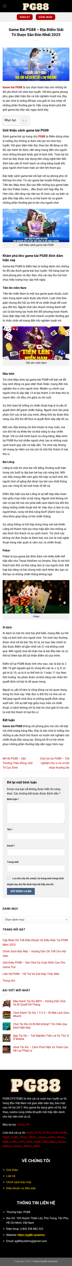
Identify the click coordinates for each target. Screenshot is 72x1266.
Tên (10, 829)
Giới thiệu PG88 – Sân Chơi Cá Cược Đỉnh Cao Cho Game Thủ (34, 965)
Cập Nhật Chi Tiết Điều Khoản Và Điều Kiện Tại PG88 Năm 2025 (35, 942)
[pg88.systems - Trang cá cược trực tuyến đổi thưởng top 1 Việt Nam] (36, 6)
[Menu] (5, 6)
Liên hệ (10, 1176)
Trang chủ (9, 980)
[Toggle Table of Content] (22, 121)
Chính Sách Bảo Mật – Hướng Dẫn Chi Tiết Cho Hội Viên (34, 954)
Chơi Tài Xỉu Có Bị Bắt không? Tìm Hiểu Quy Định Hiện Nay (40, 1025)
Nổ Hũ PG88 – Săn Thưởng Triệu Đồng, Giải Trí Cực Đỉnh (18, 763)
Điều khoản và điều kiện (21, 1188)
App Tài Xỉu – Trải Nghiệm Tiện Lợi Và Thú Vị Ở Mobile (41, 1037)
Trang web (13, 862)
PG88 (41, 136)
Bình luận (13, 799)
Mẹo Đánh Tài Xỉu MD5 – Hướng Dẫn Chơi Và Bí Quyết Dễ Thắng (39, 1003)
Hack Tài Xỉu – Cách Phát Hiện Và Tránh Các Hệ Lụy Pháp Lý (40, 1049)
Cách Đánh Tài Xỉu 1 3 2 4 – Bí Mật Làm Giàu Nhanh (41, 1014)
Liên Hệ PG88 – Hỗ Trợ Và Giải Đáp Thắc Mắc (31, 974)
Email (11, 845)
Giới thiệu (12, 1170)
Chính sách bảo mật (18, 1182)
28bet (36, 1146)
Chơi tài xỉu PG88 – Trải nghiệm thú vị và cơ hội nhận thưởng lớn (54, 763)
